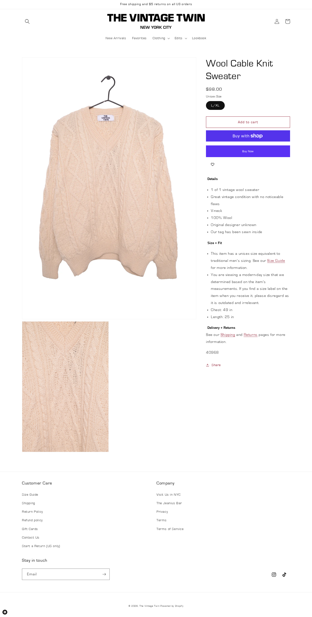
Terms (161, 520)
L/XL (215, 105)
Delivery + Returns (221, 328)
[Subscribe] (104, 574)
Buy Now (248, 151)
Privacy (162, 511)
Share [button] (216, 365)
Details (212, 179)
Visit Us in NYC (168, 494)
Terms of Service (170, 529)
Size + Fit (214, 243)
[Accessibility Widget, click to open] (4, 612)
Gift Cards (30, 529)
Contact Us (30, 537)
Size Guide (276, 261)
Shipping (228, 335)
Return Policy (32, 511)
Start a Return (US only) (41, 546)
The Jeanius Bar (169, 503)
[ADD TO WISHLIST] (212, 164)
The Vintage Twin (149, 606)
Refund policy (32, 520)
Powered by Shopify (172, 606)
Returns (251, 335)
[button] (27, 21)
